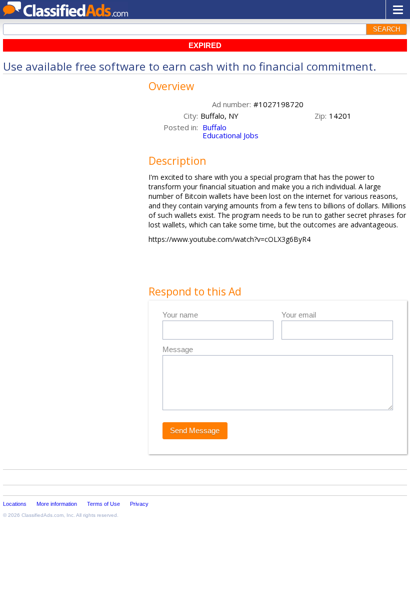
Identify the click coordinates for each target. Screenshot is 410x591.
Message (177, 349)
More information (56, 504)
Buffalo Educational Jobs (230, 131)
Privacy (139, 504)
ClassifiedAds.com (43, 515)
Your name (180, 315)
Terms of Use (103, 504)
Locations (14, 504)
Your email (299, 315)
